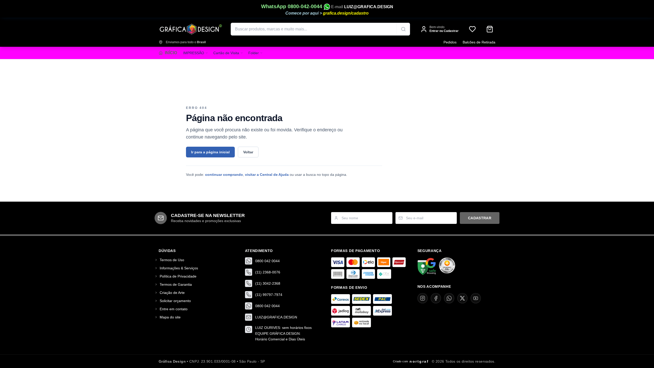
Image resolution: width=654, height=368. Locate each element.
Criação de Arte (172, 293)
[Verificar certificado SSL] (447, 266)
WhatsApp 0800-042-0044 (292, 6)
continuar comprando (224, 174)
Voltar (248, 152)
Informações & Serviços (179, 268)
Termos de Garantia (176, 284)
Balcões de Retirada (479, 42)
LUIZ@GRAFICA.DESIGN (368, 7)
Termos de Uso (172, 260)
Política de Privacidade (178, 276)
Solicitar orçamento (175, 301)
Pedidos (450, 42)
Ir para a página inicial (210, 152)
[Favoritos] (472, 29)
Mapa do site (170, 317)
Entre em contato (174, 309)
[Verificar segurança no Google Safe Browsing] (426, 266)
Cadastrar (479, 218)
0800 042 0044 (267, 261)
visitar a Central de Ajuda (267, 174)
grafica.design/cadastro (346, 13)
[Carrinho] (489, 29)
